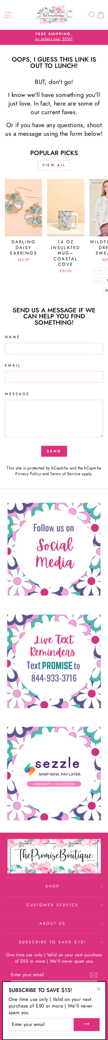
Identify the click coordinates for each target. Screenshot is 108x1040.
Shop (53, 886)
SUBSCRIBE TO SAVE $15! (52, 942)
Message (17, 394)
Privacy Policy (28, 474)
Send (54, 451)
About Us (52, 923)
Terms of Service (65, 474)
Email (13, 365)
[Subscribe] (93, 975)
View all (54, 165)
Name (12, 337)
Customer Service (52, 905)
